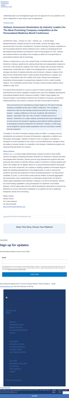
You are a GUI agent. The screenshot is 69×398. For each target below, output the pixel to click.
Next (11, 23)
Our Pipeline (14, 341)
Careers (12, 333)
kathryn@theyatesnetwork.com (14, 207)
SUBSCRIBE (34, 274)
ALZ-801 (22, 61)
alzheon (5, 216)
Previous (6, 23)
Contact (12, 371)
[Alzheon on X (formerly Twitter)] (8, 313)
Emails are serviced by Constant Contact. (17, 269)
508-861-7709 (11, 310)
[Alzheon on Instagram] (10, 313)
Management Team (16, 325)
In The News (14, 366)
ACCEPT (34, 396)
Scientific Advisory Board (18, 330)
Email (4, 257)
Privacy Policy (11, 380)
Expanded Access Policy (18, 363)
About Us (13, 322)
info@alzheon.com (6, 286)
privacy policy (54, 391)
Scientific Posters (16, 349)
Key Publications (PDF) (18, 352)
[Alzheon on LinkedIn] (7, 313)
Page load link (5, 388)
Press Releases (15, 369)
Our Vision (13, 361)
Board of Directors (16, 327)
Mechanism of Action (17, 344)
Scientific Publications (17, 347)
